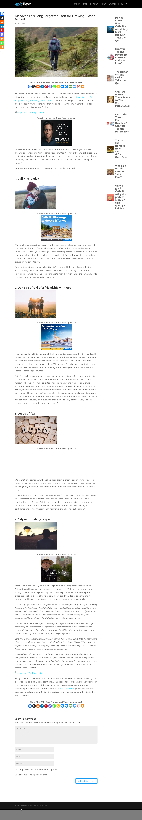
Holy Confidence (67, 688)
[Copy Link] (58, 86)
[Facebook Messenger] (66, 86)
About (77, 4)
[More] (82, 86)
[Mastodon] (50, 86)
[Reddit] (38, 86)
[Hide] (1, 51)
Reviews (94, 4)
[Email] (70, 86)
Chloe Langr (21, 23)
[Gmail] (78, 86)
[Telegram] (74, 86)
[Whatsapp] (54, 86)
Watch (112, 4)
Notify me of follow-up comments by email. (37, 769)
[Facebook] (30, 86)
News (103, 4)
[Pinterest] (46, 86)
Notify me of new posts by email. (32, 774)
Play (120, 4)
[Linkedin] (42, 86)
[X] (34, 86)
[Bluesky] (62, 86)
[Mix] (2, 39)
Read (85, 4)
